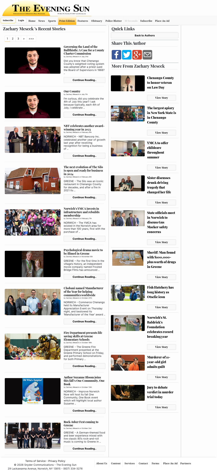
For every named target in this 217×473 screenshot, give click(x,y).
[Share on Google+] (137, 54)
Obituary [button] (96, 21)
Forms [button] (156, 463)
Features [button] (83, 21)
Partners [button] (186, 463)
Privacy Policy (56, 461)
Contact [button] (144, 463)
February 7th (87, 218)
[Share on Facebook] (116, 54)
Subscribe (8, 20)
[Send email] (147, 54)
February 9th (87, 132)
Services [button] (130, 463)
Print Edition (67, 21)
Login (21, 20)
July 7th (85, 94)
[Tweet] (127, 54)
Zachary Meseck (72, 56)
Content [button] (116, 463)
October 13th (87, 387)
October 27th (87, 298)
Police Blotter (113, 21)
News (41, 21)
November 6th (87, 256)
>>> (31, 38)
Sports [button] (52, 21)
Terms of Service (35, 461)
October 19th (87, 342)
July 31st (85, 56)
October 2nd (86, 428)
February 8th (87, 177)
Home (32, 21)
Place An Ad (162, 21)
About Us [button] (102, 463)
